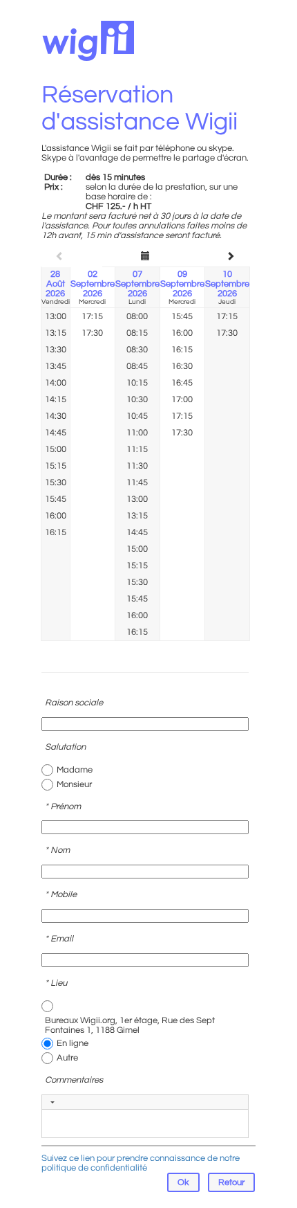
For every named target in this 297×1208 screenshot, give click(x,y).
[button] (231, 1182)
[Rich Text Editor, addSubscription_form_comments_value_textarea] (145, 1123)
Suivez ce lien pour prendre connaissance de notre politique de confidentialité (140, 1163)
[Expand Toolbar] (52, 1102)
